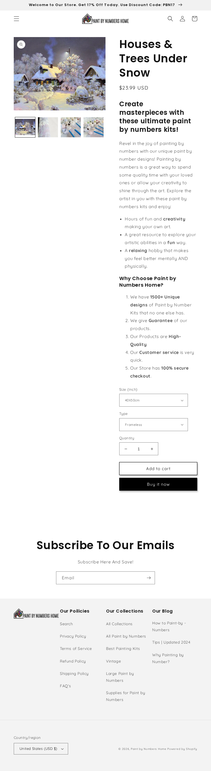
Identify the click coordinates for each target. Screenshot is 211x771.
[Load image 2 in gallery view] (48, 127)
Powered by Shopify (182, 749)
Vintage (113, 661)
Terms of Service (76, 648)
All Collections (119, 623)
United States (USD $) (38, 748)
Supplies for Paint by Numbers (125, 696)
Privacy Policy (73, 636)
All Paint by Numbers (126, 636)
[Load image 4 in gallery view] (94, 127)
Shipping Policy (74, 673)
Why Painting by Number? (168, 658)
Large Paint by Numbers (120, 677)
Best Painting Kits (123, 648)
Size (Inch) (128, 389)
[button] (16, 19)
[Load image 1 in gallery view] (25, 127)
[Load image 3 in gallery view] (71, 127)
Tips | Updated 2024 (171, 642)
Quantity (126, 438)
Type (123, 413)
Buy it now (158, 484)
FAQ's (65, 685)
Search (66, 623)
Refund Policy (73, 661)
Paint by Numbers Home (148, 749)
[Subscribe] (149, 577)
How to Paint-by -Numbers (169, 626)
